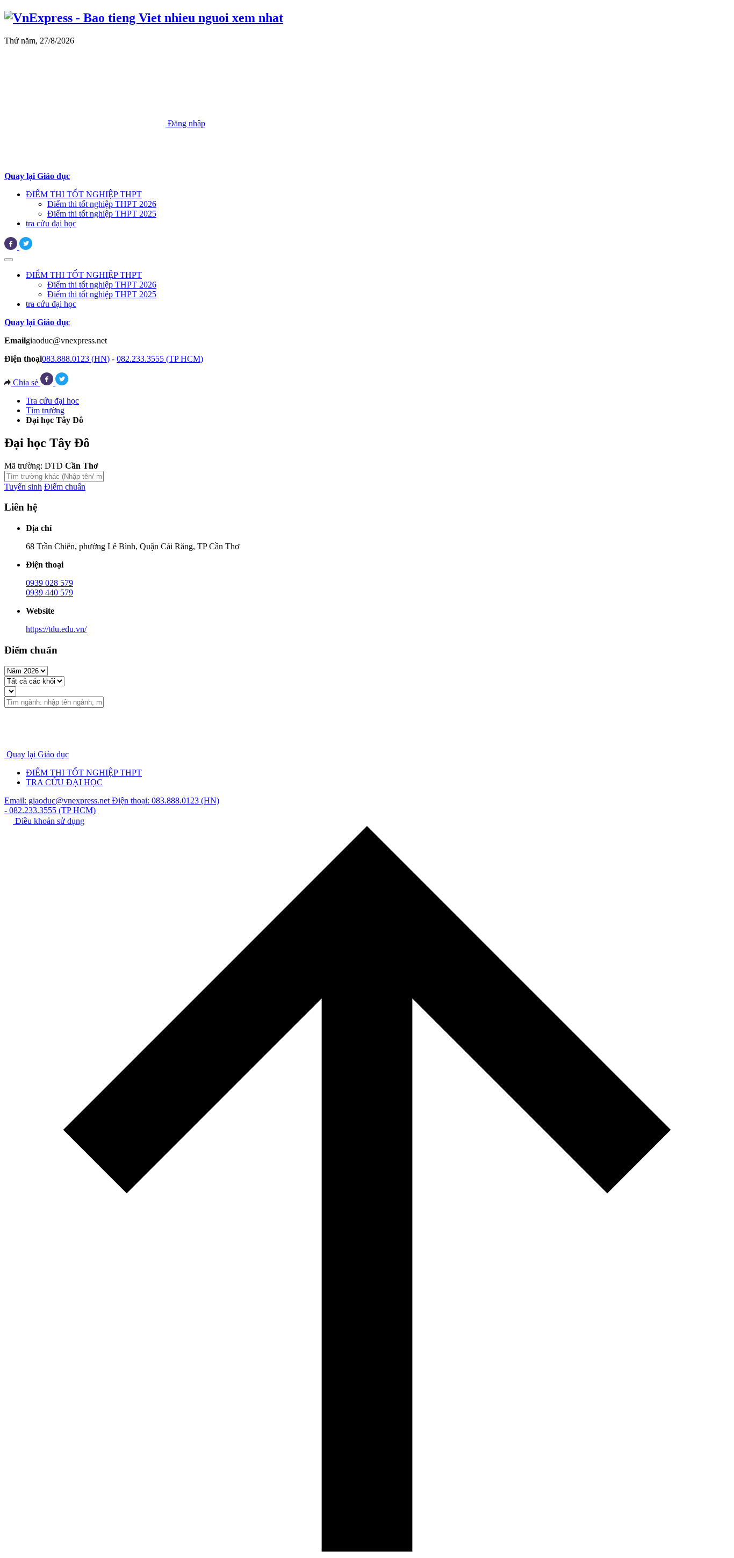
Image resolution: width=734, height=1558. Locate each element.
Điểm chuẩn (64, 486)
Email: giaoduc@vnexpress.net (58, 800)
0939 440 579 (49, 592)
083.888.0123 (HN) (76, 358)
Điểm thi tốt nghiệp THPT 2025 (101, 213)
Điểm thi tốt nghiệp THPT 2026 (101, 204)
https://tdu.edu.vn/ (56, 629)
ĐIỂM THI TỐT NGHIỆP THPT (84, 194)
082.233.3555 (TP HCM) (160, 358)
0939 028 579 (49, 582)
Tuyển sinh (23, 486)
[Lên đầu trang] (367, 1548)
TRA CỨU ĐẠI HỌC (64, 782)
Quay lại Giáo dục (37, 754)
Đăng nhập (185, 123)
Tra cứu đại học (52, 400)
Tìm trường (45, 410)
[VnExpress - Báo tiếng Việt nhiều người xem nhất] (143, 18)
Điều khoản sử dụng (48, 820)
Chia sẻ (25, 382)
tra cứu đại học (51, 223)
